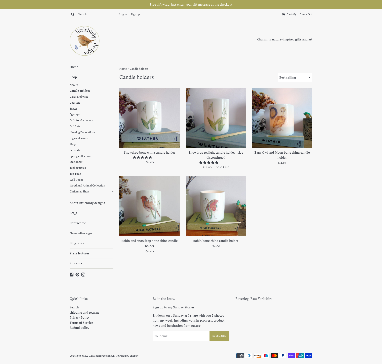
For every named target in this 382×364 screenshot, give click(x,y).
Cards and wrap (79, 96)
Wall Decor (91, 180)
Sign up (135, 14)
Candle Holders (80, 90)
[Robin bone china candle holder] (216, 206)
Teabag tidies (78, 168)
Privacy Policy (80, 317)
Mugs (91, 144)
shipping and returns (84, 312)
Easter (73, 108)
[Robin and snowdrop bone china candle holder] (149, 206)
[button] (143, 157)
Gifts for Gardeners (81, 120)
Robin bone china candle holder (215, 240)
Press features (79, 253)
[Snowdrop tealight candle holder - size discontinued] (216, 118)
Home (74, 67)
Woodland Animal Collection (87, 185)
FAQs (73, 213)
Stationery (91, 162)
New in (74, 85)
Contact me (78, 223)
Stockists (76, 263)
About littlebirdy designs (87, 203)
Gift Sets (75, 126)
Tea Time (75, 174)
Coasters (75, 102)
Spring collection (80, 156)
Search (74, 307)
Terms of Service (81, 322)
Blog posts (77, 243)
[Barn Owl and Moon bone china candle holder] (282, 118)
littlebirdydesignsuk (103, 355)
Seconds (75, 150)
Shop (91, 77)
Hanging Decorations (82, 132)
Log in (123, 14)
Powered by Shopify (127, 355)
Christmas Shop (91, 191)
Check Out (306, 14)
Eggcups (75, 114)
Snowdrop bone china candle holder (149, 152)
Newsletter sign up (83, 233)
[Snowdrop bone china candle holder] (149, 118)
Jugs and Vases (79, 138)
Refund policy (79, 327)
